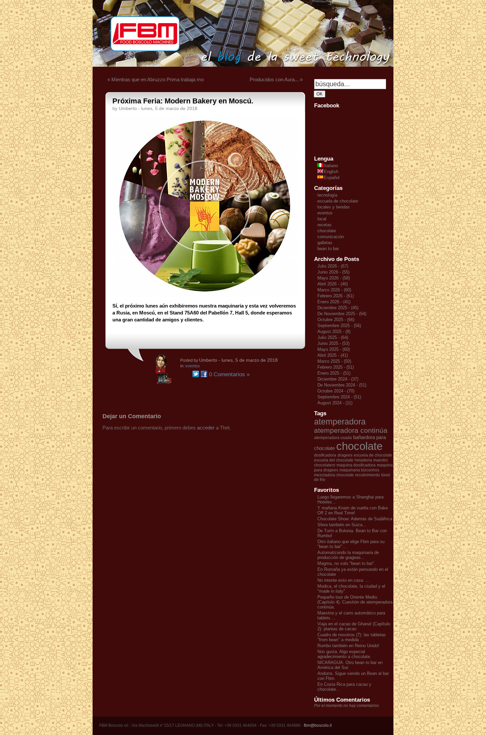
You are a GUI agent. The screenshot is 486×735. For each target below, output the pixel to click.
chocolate (326, 230)
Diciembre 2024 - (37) (337, 379)
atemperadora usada (333, 437)
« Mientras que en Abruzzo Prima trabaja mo (155, 79)
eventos (192, 366)
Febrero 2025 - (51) (335, 367)
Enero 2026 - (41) (333, 301)
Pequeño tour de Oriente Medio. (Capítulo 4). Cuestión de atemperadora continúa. (354, 602)
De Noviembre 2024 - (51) (341, 385)
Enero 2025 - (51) (333, 373)
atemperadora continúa (350, 430)
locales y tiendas (333, 206)
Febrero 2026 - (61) (335, 295)
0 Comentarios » (229, 374)
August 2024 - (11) (334, 402)
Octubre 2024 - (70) (335, 390)
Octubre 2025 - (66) (335, 319)
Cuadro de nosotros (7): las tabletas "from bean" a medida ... (351, 637)
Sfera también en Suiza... (341, 524)
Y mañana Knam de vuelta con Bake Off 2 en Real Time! (352, 510)
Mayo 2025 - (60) (333, 349)
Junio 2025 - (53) (333, 343)
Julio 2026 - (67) (332, 266)
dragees (345, 455)
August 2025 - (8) (333, 331)
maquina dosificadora (356, 465)
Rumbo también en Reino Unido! (348, 645)
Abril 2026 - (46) (332, 283)
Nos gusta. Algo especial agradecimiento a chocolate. (344, 654)
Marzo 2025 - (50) (334, 361)
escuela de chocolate (337, 201)
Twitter (195, 374)
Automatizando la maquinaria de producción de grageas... (348, 555)
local (321, 218)
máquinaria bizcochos (359, 470)
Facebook (204, 374)
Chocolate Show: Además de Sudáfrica (354, 518)
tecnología (327, 195)
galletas (324, 242)
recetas (324, 224)
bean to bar (328, 248)
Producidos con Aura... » (276, 79)
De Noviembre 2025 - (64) (341, 313)
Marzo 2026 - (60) (334, 289)
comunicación (330, 236)
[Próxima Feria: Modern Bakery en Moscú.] (205, 295)
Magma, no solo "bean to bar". (346, 563)
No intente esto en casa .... (343, 580)
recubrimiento (367, 475)
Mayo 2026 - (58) (333, 278)
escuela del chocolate (333, 460)
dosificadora (325, 455)
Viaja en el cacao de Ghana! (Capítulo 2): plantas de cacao (353, 626)
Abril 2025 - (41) (332, 355)
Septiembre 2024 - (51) (339, 396)
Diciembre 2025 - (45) (337, 307)
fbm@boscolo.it (318, 725)
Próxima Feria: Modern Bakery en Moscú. (182, 101)
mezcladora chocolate (334, 475)
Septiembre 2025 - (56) (339, 325)
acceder (206, 427)
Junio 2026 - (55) (333, 272)
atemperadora (340, 421)
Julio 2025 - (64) (332, 337)
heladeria (363, 460)
